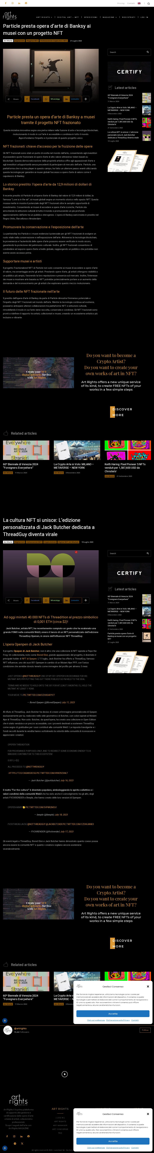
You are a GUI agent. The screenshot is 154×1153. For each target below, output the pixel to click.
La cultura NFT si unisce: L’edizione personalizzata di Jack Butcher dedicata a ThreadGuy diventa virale (123, 135)
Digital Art (19, 40)
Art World (8, 40)
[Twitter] (22, 1144)
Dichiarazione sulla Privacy (118, 1148)
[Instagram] (12, 3)
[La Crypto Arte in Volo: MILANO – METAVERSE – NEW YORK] (146, 110)
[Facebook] (5, 3)
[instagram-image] (15, 1049)
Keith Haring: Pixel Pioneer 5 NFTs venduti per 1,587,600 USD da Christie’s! (122, 122)
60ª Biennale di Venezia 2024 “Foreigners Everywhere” (120, 96)
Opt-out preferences (96, 1148)
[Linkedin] (19, 3)
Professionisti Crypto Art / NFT (53, 40)
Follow (145, 1030)
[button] (147, 1113)
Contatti (135, 1148)
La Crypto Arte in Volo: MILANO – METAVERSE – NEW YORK (122, 109)
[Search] (148, 52)
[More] (86, 99)
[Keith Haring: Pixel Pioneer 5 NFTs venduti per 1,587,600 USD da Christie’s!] (146, 123)
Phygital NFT (32, 40)
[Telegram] (15, 1144)
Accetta (112, 1141)
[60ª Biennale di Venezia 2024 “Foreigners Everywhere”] (146, 98)
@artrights (20, 1028)
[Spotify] (26, 3)
